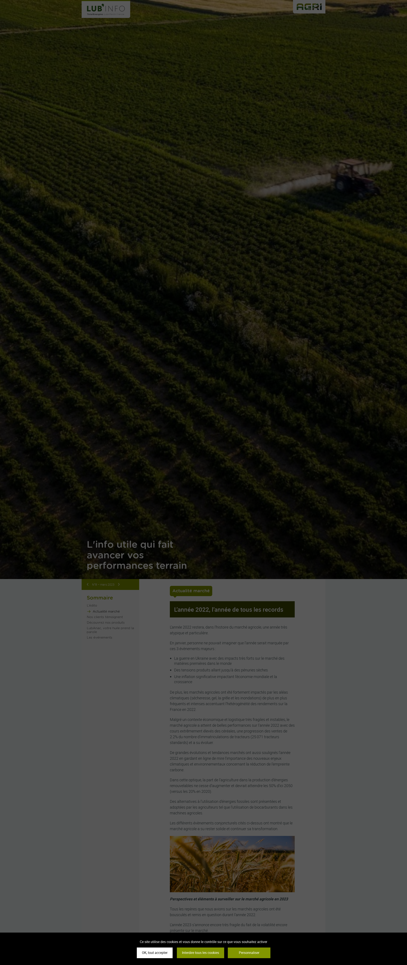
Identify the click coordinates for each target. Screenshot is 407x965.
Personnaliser (249, 952)
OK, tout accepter (154, 952)
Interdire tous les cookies (200, 952)
